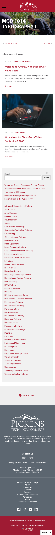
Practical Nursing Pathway (15, 340)
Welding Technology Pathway (16, 374)
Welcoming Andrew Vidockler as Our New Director (24, 185)
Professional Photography (15, 343)
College (7, 223)
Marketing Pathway (12, 309)
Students (27, 490)
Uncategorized (20, 132)
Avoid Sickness (10, 213)
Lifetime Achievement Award (16, 295)
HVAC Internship (11, 282)
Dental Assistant (11, 240)
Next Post (46, 44)
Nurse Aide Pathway (12, 319)
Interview (8, 292)
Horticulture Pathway (12, 271)
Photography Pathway (13, 326)
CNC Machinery (10, 220)
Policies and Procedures (27, 502)
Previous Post (11, 44)
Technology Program (12, 364)
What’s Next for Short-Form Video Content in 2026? (25, 189)
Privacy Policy (15, 525)
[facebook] (18, 509)
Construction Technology (14, 227)
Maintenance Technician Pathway (18, 299)
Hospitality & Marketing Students (17, 275)
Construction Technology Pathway (18, 230)
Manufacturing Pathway (14, 305)
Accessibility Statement (36, 525)
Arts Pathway (9, 210)
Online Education (11, 323)
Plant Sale (8, 336)
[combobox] (46, 532)
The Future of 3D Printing (14, 192)
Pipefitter (8, 333)
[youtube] (30, 509)
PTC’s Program (10, 347)
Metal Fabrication (11, 312)
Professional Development (27, 494)
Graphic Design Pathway (14, 264)
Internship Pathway (12, 288)
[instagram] (24, 509)
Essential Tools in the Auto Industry (18, 199)
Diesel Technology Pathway (15, 247)
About (27, 485)
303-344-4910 (27, 458)
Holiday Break (9, 268)
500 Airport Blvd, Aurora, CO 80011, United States (27, 463)
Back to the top (29, 395)
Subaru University (11, 357)
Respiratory (9, 350)
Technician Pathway (12, 360)
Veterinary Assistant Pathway (16, 371)
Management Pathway (13, 302)
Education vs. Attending (14, 254)
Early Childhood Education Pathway (18, 251)
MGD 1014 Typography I (19, 23)
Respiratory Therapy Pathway (16, 353)
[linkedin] (36, 509)
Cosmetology (9, 234)
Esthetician (8, 261)
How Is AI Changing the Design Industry (20, 195)
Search (7, 174)
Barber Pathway (11, 216)
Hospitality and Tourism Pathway (17, 278)
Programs (28, 487)
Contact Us (27, 453)
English (44, 532)
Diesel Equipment (11, 244)
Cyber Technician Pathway (15, 237)
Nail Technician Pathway (14, 316)
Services (27, 492)
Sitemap (24, 525)
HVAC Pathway (10, 285)
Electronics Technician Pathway (17, 258)
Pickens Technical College (22, 62)
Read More (9, 86)
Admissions (27, 497)
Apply (27, 499)
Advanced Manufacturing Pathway (18, 206)
